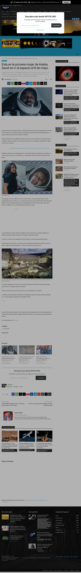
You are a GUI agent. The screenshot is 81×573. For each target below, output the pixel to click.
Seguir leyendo (40, 30)
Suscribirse (56, 25)
